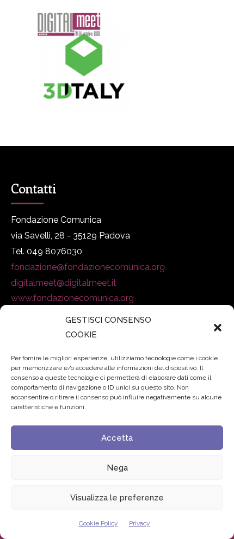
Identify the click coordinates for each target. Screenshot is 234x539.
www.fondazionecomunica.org (72, 298)
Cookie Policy (98, 523)
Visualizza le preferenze (117, 498)
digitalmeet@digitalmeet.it (63, 283)
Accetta (117, 438)
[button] (217, 327)
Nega (117, 468)
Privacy (139, 523)
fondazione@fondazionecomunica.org (88, 267)
